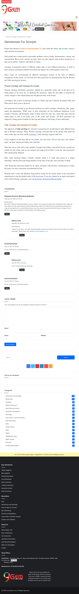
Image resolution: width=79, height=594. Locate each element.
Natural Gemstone (11, 405)
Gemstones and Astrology (14, 396)
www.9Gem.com (11, 590)
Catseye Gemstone (7, 485)
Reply (7, 214)
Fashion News (10, 427)
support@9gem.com (42, 231)
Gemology (9, 414)
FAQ (2, 501)
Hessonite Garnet (6, 488)
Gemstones (9, 399)
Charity (3, 548)
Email (6, 335)
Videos (8, 433)
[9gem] (10, 9)
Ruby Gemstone (6, 482)
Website (43, 335)
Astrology (13, 37)
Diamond (8, 442)
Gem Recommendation (8, 542)
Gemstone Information (8, 539)
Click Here (14, 560)
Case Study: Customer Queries (15, 417)
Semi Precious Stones (12, 408)
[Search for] (73, 17)
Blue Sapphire (5, 473)
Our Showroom (6, 536)
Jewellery (8, 402)
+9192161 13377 (8, 562)
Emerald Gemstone (7, 476)
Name (6, 328)
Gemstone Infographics (13, 411)
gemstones (32, 134)
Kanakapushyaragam (12, 445)
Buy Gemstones (6, 510)
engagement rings (11, 436)
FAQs (7, 424)
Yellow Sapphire (6, 470)
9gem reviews (10, 439)
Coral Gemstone (6, 479)
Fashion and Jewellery (8, 519)
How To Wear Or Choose (9, 507)
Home (7, 37)
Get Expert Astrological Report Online (47, 179)
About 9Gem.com (6, 530)
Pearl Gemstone (6, 491)
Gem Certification (6, 533)
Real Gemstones (11, 420)
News (7, 430)
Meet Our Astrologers (8, 545)
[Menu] (77, 17)
